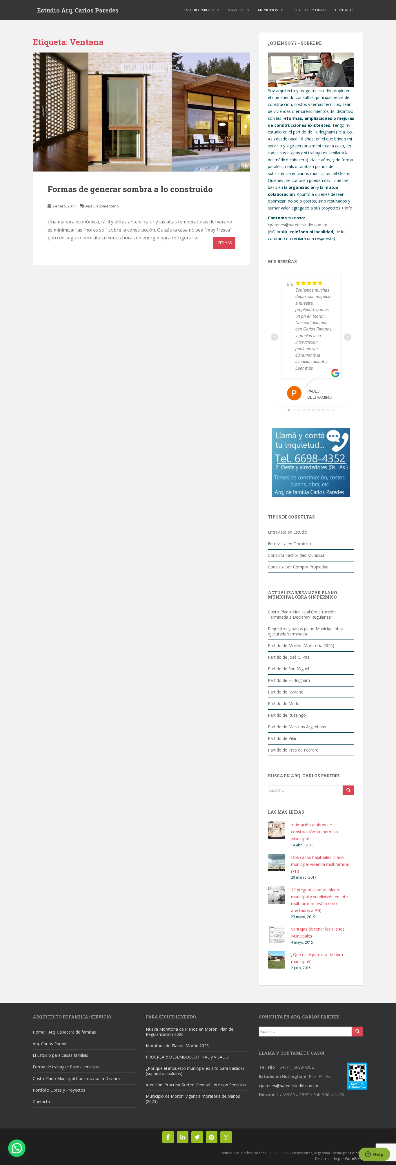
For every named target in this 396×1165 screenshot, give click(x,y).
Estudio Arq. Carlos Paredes (78, 10)
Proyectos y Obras (309, 10)
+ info (346, 208)
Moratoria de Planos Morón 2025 (177, 1045)
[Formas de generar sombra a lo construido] (141, 112)
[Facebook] (168, 1137)
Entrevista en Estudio (287, 532)
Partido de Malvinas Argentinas (297, 726)
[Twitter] (197, 1137)
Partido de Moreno (286, 692)
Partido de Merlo (283, 703)
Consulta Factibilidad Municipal (296, 555)
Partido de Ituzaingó (287, 715)
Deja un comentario (101, 206)
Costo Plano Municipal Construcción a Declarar (77, 1078)
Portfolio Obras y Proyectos (59, 1090)
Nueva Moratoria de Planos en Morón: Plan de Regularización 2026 (189, 1031)
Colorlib (356, 1152)
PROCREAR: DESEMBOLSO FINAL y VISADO (187, 1057)
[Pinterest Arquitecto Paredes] (211, 1137)
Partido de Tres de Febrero (293, 750)
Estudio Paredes (199, 10)
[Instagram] (226, 1137)
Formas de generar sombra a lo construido (130, 189)
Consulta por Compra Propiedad (298, 567)
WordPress (354, 1158)
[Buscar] (348, 790)
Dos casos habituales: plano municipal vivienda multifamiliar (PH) (320, 864)
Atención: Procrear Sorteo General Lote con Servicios (196, 1085)
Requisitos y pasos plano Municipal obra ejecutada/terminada (305, 631)
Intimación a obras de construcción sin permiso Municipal (314, 831)
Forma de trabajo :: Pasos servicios (66, 1067)
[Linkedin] (182, 1137)
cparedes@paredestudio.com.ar (297, 224)
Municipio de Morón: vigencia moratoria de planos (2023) (193, 1098)
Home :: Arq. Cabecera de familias (64, 1032)
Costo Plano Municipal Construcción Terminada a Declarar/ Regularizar (302, 614)
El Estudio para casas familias (60, 1055)
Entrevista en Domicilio (289, 543)
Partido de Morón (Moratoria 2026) (301, 645)
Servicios (236, 10)
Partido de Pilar (282, 738)
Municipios (268, 10)
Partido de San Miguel (288, 668)
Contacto (345, 10)
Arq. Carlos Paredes (51, 1043)
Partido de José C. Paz (288, 657)
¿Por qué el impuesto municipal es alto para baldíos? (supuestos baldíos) (195, 1070)
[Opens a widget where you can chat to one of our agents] (374, 1155)
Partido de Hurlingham (289, 680)
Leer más (224, 242)
